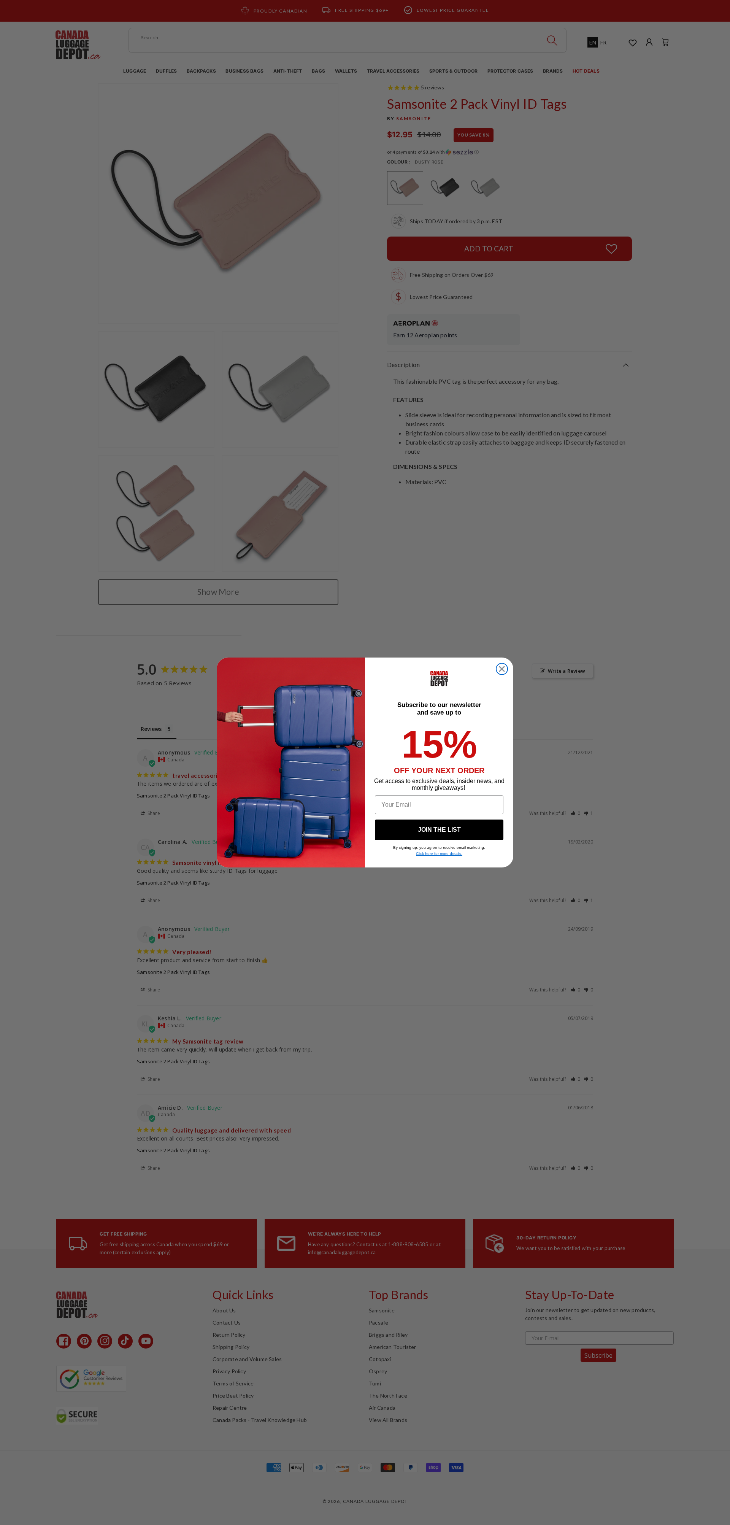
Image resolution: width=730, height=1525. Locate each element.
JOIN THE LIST (439, 829)
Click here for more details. (439, 853)
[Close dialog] (502, 669)
